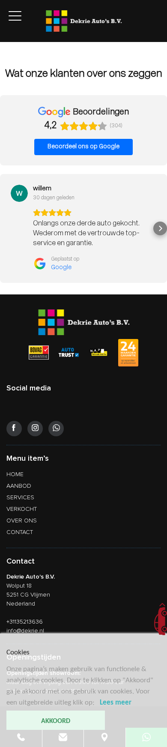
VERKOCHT (21, 509)
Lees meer (115, 702)
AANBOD (18, 485)
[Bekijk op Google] (19, 193)
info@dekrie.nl (25, 630)
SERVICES (20, 497)
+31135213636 (24, 621)
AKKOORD (55, 721)
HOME (15, 474)
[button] (7, 228)
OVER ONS (21, 520)
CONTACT (19, 532)
